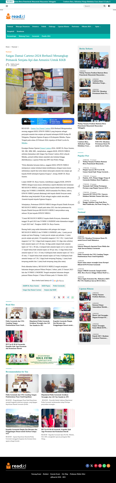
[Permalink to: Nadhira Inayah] (7, 65)
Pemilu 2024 (46, 36)
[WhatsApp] (104, 466)
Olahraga (52, 26)
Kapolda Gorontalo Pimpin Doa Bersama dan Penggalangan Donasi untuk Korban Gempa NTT (63, 323)
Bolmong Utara (24, 36)
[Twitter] (91, 466)
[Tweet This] (59, 297)
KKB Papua (46, 286)
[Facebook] (87, 466)
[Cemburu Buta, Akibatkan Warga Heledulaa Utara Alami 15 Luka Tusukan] (85, 82)
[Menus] (7, 6)
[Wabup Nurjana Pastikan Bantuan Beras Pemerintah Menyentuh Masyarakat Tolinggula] (94, 60)
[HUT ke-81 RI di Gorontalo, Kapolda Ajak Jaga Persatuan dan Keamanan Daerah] (16, 336)
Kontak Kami (55, 474)
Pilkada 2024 (86, 26)
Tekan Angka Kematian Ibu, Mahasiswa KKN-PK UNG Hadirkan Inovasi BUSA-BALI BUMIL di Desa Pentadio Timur (94, 280)
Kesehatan (20, 31)
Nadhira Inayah (15, 64)
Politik (43, 26)
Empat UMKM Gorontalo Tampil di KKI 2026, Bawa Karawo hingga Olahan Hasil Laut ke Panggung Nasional (94, 272)
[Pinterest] (96, 466)
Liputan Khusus (63, 26)
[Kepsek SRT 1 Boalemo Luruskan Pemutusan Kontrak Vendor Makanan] (85, 338)
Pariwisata (75, 26)
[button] (104, 6)
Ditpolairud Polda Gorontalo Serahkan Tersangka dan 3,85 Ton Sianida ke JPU (40, 323)
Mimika (24, 143)
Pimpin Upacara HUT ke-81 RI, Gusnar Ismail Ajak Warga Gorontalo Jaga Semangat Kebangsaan (96, 171)
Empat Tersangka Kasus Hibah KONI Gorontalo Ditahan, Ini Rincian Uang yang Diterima (100, 327)
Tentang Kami (36, 474)
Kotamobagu (11, 36)
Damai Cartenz (45, 148)
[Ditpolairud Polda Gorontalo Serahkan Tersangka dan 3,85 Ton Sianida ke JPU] (40, 313)
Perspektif (10, 31)
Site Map (65, 474)
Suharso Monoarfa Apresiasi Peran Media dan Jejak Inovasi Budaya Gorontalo (93, 247)
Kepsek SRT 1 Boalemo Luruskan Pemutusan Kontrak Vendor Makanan (100, 337)
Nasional (10, 26)
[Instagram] (100, 466)
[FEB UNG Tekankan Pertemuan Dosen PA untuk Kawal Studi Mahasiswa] (85, 93)
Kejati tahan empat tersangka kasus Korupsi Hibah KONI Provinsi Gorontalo (93, 263)
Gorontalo (35, 36)
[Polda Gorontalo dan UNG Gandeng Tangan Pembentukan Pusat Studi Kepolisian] (16, 313)
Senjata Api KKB (50, 290)
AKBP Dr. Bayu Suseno (31, 286)
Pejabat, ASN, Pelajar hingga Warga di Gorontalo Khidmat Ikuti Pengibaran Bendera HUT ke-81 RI (96, 179)
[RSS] (108, 466)
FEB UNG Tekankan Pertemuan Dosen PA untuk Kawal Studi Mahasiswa (99, 92)
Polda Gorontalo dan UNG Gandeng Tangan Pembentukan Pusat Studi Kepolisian (15, 323)
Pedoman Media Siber (77, 474)
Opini (97, 26)
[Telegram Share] (68, 297)
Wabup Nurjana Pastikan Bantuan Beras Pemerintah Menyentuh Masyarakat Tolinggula (93, 74)
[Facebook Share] (54, 297)
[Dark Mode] (109, 6)
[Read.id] (15, 16)
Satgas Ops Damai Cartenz (40, 128)
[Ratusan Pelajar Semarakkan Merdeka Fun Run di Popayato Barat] (85, 306)
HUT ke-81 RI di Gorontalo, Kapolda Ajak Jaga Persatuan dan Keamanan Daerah (16, 346)
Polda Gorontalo (59, 286)
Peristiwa (35, 26)
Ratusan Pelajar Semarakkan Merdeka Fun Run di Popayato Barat (100, 306)
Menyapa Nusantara (23, 26)
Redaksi (45, 474)
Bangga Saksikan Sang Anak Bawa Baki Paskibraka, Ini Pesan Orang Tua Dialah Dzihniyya (96, 203)
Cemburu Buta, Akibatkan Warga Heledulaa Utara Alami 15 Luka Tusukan (74, 2)
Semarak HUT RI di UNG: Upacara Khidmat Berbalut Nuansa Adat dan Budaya (95, 195)
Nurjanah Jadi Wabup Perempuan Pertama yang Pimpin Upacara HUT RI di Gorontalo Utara (96, 187)
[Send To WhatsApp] (72, 297)
